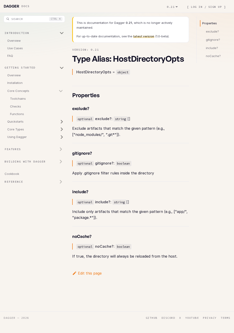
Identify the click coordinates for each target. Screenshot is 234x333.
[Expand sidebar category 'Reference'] (61, 181)
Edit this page (90, 273)
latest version (143, 36)
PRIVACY (210, 317)
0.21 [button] (171, 6)
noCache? (213, 56)
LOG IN (196, 6)
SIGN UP (215, 6)
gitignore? (213, 39)
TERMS (226, 317)
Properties (209, 23)
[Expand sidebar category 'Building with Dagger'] (61, 161)
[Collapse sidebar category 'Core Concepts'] (61, 91)
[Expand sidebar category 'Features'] (61, 149)
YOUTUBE (192, 317)
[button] (34, 33)
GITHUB (151, 317)
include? (212, 48)
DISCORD (168, 317)
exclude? (212, 31)
